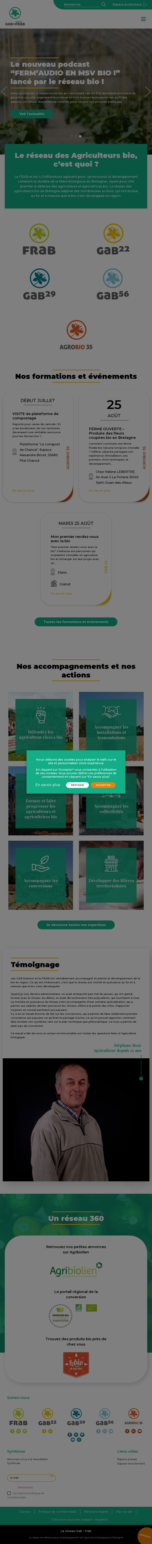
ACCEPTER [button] (103, 785)
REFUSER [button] (77, 785)
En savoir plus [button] (47, 785)
